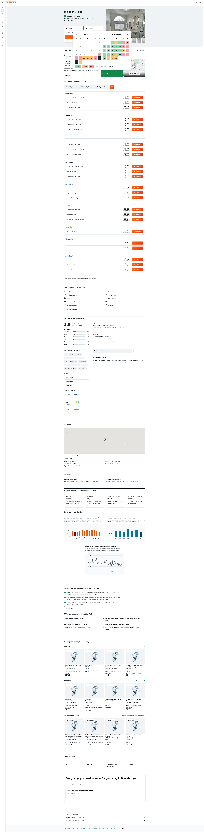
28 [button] (95, 58)
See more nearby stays (139, 646)
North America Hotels (81, 828)
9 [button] (76, 50)
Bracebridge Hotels (111, 828)
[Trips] (3, 37)
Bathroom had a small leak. (102, 336)
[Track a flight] (3, 29)
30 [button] (76, 62)
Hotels (73, 828)
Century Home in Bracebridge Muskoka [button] (113, 666)
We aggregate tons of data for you (75, 817)
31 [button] (80, 62)
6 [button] (91, 46)
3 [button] (80, 46)
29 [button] (99, 58)
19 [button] (88, 54)
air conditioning (82, 361)
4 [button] (123, 43)
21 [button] (95, 54)
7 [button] (95, 46)
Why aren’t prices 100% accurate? (75, 820)
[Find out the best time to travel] (3, 33)
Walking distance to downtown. (103, 325)
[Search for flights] (3, 7)
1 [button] (99, 43)
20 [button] (92, 54)
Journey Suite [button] (88, 665)
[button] (2, 2)
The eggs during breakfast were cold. (104, 339)
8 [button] (99, 46)
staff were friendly (69, 358)
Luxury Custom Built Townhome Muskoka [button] (73, 666)
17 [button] (80, 54)
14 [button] (95, 50)
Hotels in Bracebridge (123, 793)
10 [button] (80, 50)
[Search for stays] (3, 10)
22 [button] (99, 54)
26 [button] (88, 58)
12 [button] (88, 50)
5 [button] (127, 43)
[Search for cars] (3, 14)
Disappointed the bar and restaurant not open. (107, 341)
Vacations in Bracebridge (99, 793)
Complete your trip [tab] (71, 784)
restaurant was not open (71, 361)
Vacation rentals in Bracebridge (75, 796)
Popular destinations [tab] (84, 784)
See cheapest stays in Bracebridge (136, 680)
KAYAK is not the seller (72, 814)
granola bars (85, 365)
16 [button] (76, 54)
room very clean (69, 354)
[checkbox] (72, 396)
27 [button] (91, 58)
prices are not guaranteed (95, 809)
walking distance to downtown (72, 365)
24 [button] (80, 58)
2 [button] (76, 46)
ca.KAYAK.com (67, 828)
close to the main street (70, 368)
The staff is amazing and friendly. (103, 330)
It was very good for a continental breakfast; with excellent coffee (111, 327)
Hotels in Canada (92, 828)
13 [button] (91, 50)
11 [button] (84, 50)
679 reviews (77, 16)
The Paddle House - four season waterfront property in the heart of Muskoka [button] (94, 736)
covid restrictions (82, 368)
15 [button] (99, 50)
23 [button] (76, 58)
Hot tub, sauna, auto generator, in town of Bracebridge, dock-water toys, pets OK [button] (134, 667)
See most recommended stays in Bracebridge (133, 715)
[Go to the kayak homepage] (11, 2)
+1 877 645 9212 (68, 20)
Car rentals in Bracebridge (74, 793)
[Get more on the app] (3, 21)
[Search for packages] (3, 17)
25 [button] (84, 58)
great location (78, 354)
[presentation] (98, 517)
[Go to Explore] (3, 26)
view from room (79, 358)
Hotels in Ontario (101, 828)
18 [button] (84, 54)
